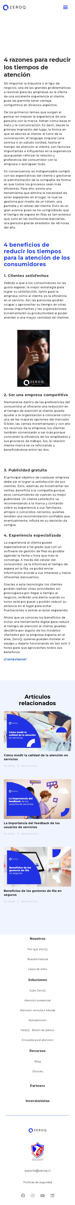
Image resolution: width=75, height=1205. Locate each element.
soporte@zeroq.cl (38, 1170)
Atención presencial (37, 1000)
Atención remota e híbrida (37, 1010)
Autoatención (38, 1020)
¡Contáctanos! (15, 659)
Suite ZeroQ (37, 990)
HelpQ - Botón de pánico (37, 1030)
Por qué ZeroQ (37, 949)
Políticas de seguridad (37, 1182)
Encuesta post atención (37, 1040)
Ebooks (37, 1071)
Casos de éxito (37, 969)
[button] (36, 7)
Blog (37, 1061)
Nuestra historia (37, 959)
